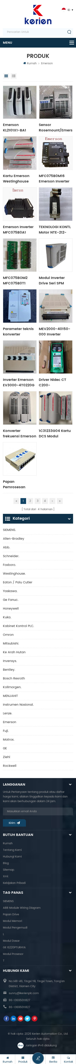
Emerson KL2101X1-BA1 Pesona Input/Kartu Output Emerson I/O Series (17, 127)
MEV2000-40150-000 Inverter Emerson (54, 331)
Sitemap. (9, 870)
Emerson (47, 63)
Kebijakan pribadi (14, 883)
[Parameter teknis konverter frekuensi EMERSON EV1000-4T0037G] (20, 306)
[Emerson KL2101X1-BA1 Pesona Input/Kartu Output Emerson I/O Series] (20, 102)
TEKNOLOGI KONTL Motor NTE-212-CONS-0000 (55, 229)
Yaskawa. (10, 591)
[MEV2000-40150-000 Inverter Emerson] (55, 306)
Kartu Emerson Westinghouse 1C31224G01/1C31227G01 (20, 178)
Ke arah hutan (14, 652)
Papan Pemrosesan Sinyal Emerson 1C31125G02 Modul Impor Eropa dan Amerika (19, 484)
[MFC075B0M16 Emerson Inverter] (55, 153)
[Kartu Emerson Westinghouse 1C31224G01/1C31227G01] (20, 153)
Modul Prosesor (13, 954)
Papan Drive (11, 914)
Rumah (32, 63)
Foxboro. (9, 564)
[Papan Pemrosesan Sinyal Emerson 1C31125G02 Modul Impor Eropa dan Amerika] (20, 459)
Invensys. (10, 661)
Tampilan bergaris (6, 76)
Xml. (6, 876)
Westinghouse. (14, 573)
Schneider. (11, 556)
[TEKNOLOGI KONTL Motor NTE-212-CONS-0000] (55, 204)
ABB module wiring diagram (22, 908)
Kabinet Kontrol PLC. (18, 626)
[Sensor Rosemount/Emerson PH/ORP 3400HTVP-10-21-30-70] (55, 102)
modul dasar (11, 941)
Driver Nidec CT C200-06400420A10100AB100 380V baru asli (55, 382)
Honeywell (11, 608)
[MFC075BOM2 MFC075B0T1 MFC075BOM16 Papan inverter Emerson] (20, 255)
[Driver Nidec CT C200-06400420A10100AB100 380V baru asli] (55, 357)
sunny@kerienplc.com (24, 993)
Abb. (6, 547)
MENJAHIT (10, 695)
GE (5, 748)
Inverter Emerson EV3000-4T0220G (18, 382)
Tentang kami (12, 850)
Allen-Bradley (13, 538)
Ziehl (6, 757)
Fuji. (6, 730)
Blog (6, 863)
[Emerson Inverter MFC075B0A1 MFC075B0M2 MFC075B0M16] (20, 204)
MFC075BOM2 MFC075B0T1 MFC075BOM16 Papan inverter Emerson (16, 280)
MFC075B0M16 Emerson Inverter (54, 178)
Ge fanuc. (11, 599)
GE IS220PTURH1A (14, 947)
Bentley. (9, 669)
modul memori (12, 921)
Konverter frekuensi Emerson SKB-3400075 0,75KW (19, 433)
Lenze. (7, 713)
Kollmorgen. (12, 687)
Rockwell (9, 765)
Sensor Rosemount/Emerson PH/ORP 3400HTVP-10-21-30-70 (55, 127)
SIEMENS (8, 901)
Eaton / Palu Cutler (17, 582)
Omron (8, 634)
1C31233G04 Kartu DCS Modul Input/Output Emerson (55, 433)
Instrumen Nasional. (18, 704)
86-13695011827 (19, 1000)
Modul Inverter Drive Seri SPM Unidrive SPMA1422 (55, 280)
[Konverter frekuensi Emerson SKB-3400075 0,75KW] (20, 408)
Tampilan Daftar (14, 76)
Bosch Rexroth (14, 678)
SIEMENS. (9, 529)
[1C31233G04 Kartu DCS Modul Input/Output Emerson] (55, 408)
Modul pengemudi (15, 927)
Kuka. (7, 617)
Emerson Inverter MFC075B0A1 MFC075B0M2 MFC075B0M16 (18, 229)
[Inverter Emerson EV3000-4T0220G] (20, 357)
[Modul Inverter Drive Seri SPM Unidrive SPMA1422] (55, 255)
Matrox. (8, 739)
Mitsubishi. (11, 643)
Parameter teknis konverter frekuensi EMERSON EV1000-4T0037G (19, 331)
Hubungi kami (12, 856)
